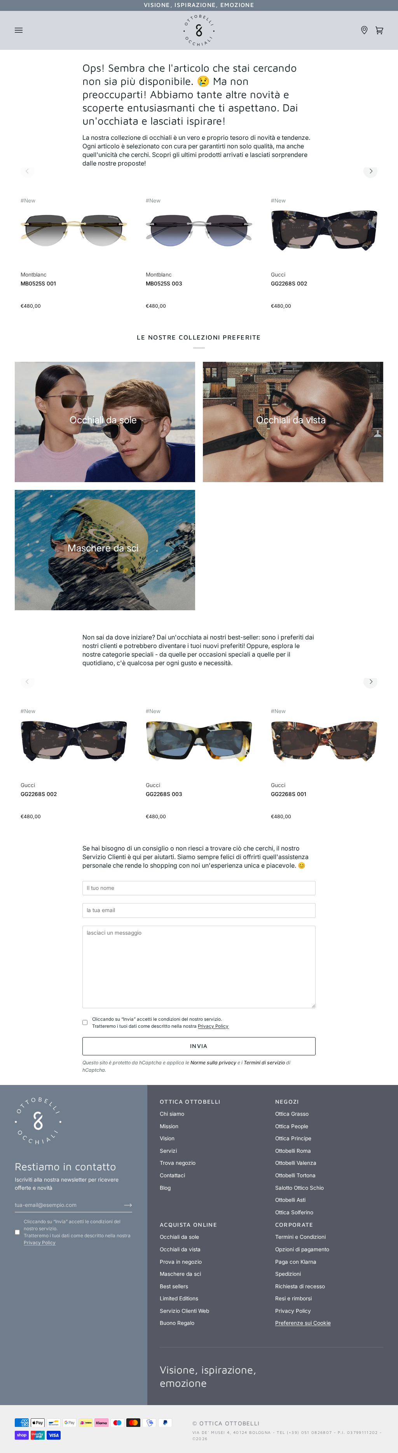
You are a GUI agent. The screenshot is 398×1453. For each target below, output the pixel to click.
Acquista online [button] (188, 1224)
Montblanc (34, 274)
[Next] (370, 171)
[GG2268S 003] (199, 745)
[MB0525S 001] (74, 234)
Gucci (278, 274)
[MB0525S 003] (199, 234)
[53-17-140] (324, 230)
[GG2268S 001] (324, 745)
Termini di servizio (264, 1063)
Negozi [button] (287, 1101)
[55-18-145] (74, 230)
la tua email (104, 899)
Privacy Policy (213, 1026)
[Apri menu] (22, 30)
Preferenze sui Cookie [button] (303, 1323)
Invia (199, 1046)
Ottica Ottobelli (229, 1423)
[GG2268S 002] (324, 234)
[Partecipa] (122, 1205)
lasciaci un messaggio (118, 922)
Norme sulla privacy (213, 1063)
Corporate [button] (294, 1224)
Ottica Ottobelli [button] (190, 1101)
